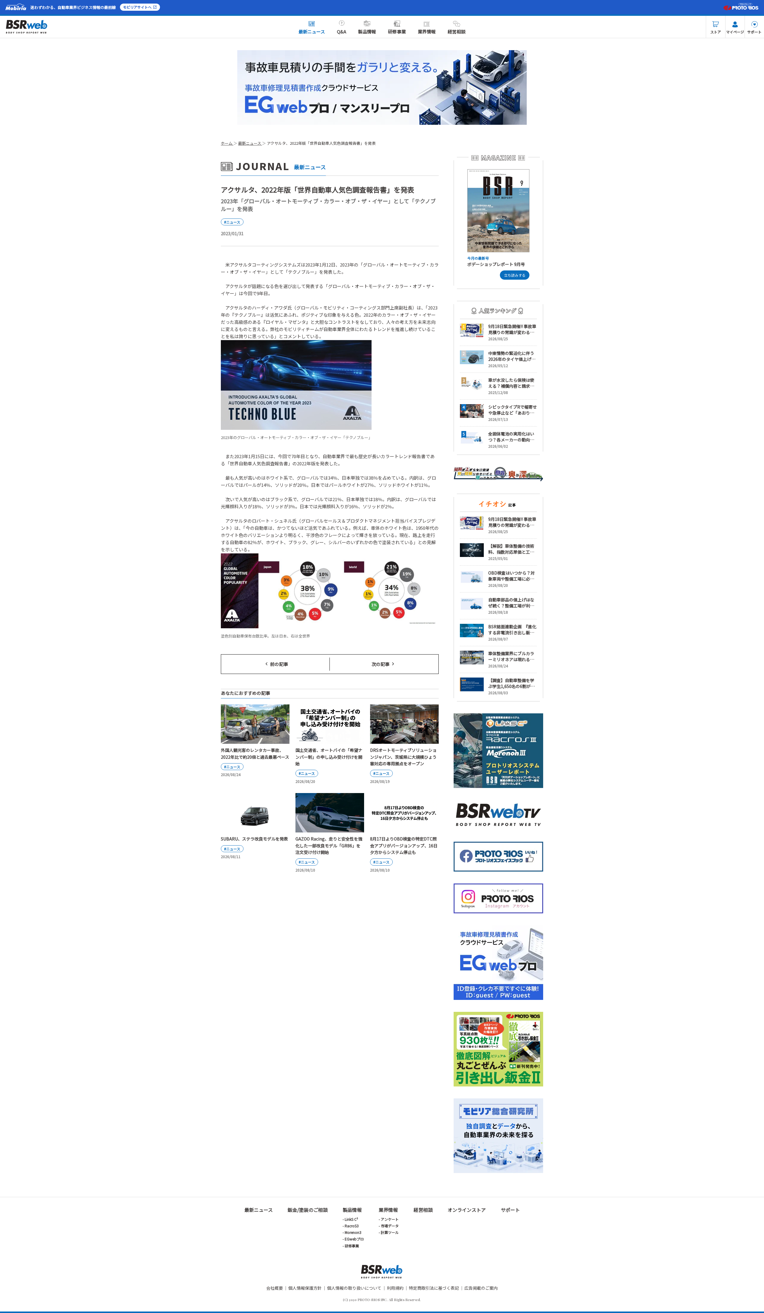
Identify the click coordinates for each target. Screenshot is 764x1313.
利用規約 (395, 1288)
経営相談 (457, 31)
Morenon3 (353, 1232)
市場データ (390, 1225)
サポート (754, 31)
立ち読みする (515, 275)
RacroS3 (352, 1225)
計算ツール (390, 1232)
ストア (715, 31)
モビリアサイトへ (137, 7)
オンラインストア (467, 1209)
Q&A (341, 31)
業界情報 (427, 31)
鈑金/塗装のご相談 (308, 1209)
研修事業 (397, 31)
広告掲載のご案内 (481, 1288)
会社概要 (274, 1288)
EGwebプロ (354, 1238)
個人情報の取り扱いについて (354, 1288)
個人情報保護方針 (305, 1288)
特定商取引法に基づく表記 (434, 1288)
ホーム (227, 143)
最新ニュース (311, 31)
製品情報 (367, 31)
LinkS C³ (351, 1219)
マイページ (735, 31)
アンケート (390, 1219)
